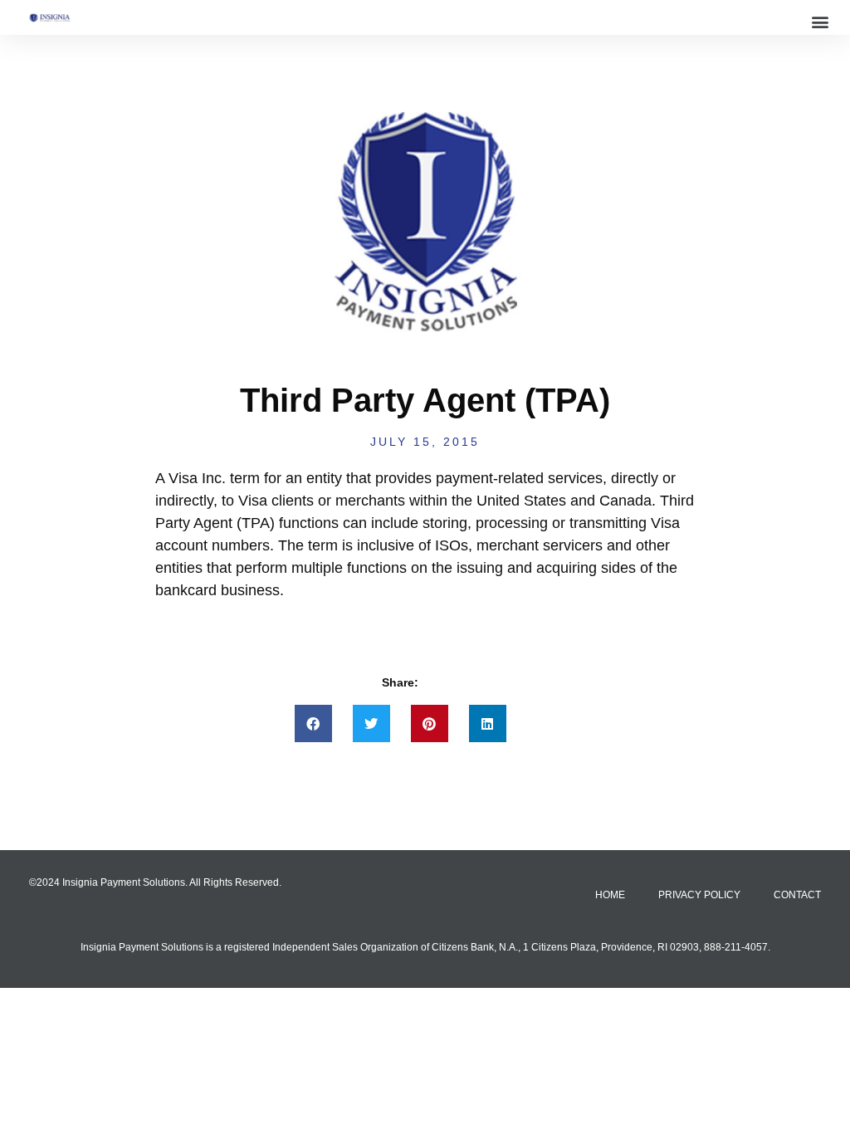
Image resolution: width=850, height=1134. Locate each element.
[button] (819, 21)
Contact (797, 895)
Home (610, 895)
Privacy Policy (699, 895)
